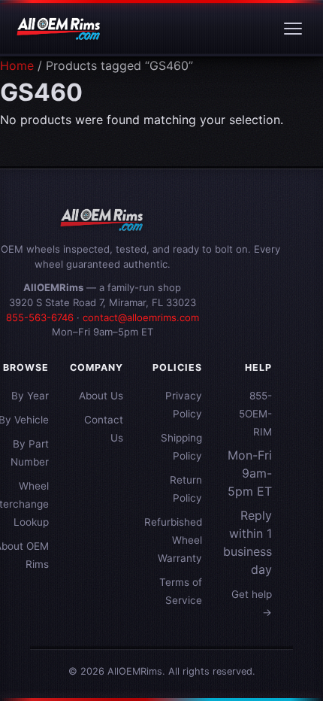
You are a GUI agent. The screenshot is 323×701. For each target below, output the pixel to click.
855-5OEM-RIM (255, 414)
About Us (101, 396)
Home (17, 65)
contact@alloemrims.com (141, 317)
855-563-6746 (40, 317)
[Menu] (293, 29)
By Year (30, 396)
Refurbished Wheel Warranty (173, 540)
